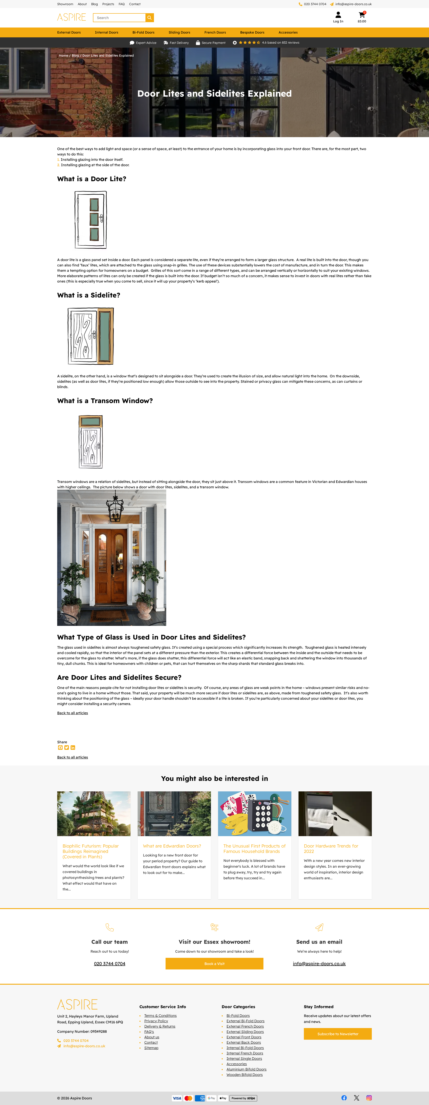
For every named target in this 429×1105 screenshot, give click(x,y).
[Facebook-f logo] (344, 1098)
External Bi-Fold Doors (246, 1021)
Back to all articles (72, 713)
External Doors (69, 32)
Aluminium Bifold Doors (247, 1069)
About (82, 4)
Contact (135, 4)
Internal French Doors (245, 1053)
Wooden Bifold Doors (245, 1074)
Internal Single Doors (244, 1058)
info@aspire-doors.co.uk (353, 4)
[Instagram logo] (369, 1098)
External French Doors (245, 1026)
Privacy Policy (156, 1021)
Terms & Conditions (160, 1015)
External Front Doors (244, 1037)
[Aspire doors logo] (71, 17)
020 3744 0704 (314, 4)
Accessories (288, 32)
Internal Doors (106, 32)
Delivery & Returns (159, 1026)
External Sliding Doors (245, 1031)
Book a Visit (214, 963)
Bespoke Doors (252, 32)
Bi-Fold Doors (143, 32)
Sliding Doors (179, 32)
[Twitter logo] (356, 1098)
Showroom (65, 4)
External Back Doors (244, 1042)
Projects (108, 4)
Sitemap (151, 1048)
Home (63, 55)
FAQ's (149, 1031)
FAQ (122, 4)
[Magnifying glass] (150, 17)
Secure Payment (213, 43)
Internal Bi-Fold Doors (245, 1048)
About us (151, 1037)
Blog (94, 4)
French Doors (215, 32)
